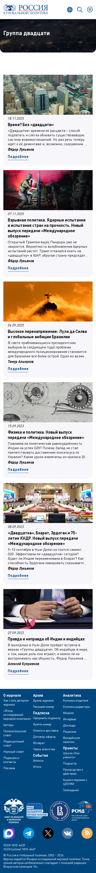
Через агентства (44, 749)
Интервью (69, 719)
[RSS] (87, 833)
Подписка (41, 713)
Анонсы (38, 760)
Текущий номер (43, 706)
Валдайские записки (71, 740)
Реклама (9, 768)
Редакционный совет (13, 743)
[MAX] (9, 833)
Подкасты (70, 763)
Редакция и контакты (11, 760)
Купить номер (42, 724)
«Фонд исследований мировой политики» (17, 714)
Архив (38, 695)
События (40, 755)
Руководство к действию (73, 771)
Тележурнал (71, 790)
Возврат (39, 743)
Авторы (8, 725)
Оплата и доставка (45, 730)
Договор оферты (44, 736)
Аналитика (72, 695)
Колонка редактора (76, 706)
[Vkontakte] (67, 833)
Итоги (37, 766)
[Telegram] (28, 833)
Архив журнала (43, 700)
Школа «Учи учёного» (71, 755)
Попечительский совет (14, 733)
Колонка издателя (75, 700)
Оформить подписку (47, 718)
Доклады (69, 725)
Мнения (68, 713)
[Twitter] (48, 833)
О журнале (12, 695)
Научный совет (13, 751)
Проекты (70, 748)
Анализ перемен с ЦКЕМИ (75, 782)
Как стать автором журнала (16, 702)
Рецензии (69, 731)
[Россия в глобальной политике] (25, 9)
